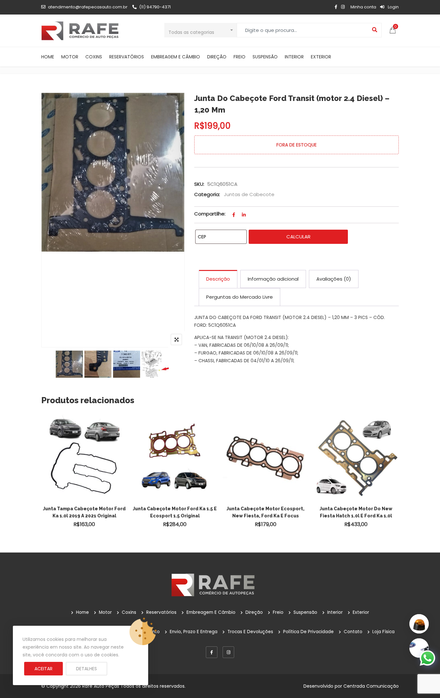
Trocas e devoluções (250, 632)
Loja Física (383, 632)
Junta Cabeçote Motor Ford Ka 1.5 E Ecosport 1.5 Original (175, 512)
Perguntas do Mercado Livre (239, 297)
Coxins (93, 57)
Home (47, 57)
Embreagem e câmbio (175, 57)
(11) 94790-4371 (155, 7)
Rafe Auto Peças (100, 686)
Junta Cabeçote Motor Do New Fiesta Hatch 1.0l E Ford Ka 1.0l (356, 512)
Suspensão (265, 57)
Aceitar (43, 668)
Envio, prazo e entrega (193, 632)
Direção (216, 57)
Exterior (321, 57)
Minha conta (363, 7)
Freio (239, 57)
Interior (294, 57)
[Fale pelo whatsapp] (427, 657)
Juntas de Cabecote (249, 194)
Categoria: (207, 194)
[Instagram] (228, 652)
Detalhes (86, 668)
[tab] (218, 279)
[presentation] (45, 479)
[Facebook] (211, 652)
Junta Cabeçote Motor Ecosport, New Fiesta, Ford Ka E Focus (265, 512)
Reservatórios (126, 57)
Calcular (298, 236)
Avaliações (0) (333, 278)
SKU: (199, 184)
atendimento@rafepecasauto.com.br (88, 7)
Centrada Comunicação (371, 686)
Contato (353, 632)
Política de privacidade (308, 632)
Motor (69, 57)
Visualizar (87, 446)
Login (393, 7)
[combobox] (200, 30)
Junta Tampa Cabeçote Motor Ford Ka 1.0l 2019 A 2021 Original (84, 512)
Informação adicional (273, 278)
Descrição (218, 278)
